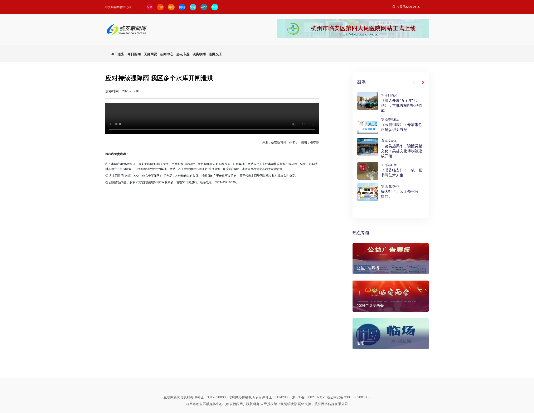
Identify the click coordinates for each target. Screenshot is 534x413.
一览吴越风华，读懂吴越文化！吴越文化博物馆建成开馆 (401, 151)
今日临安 (391, 95)
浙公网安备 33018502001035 (348, 397)
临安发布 (391, 140)
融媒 (361, 82)
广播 (160, 7)
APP (204, 7)
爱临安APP (392, 186)
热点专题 (361, 232)
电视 (171, 7)
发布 (193, 7)
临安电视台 (392, 119)
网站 (182, 7)
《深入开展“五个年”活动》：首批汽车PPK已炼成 (401, 105)
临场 (360, 343)
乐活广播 (391, 165)
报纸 (149, 7)
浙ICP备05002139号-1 (309, 397)
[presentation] (414, 82)
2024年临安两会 (370, 305)
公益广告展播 (368, 268)
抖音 (215, 7)
